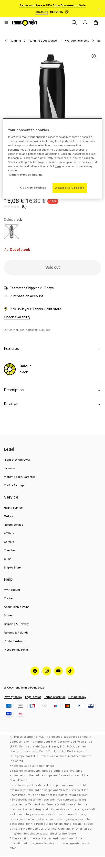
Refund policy (77, 697)
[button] (6, 22)
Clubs (7, 559)
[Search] (74, 22)
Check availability (17, 317)
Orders (8, 516)
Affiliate (9, 533)
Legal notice (33, 697)
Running (15, 40)
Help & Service (13, 507)
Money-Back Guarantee (19, 477)
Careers (9, 542)
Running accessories (43, 40)
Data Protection (20, 174)
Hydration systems (76, 40)
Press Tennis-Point (16, 649)
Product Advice (14, 641)
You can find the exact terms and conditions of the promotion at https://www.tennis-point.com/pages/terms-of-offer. (49, 843)
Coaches (10, 550)
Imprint (37, 174)
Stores (8, 615)
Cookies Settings (33, 187)
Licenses (9, 468)
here (58, 166)
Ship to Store (12, 567)
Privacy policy (13, 697)
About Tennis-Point (16, 607)
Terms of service (54, 697)
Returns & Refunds (16, 632)
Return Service (13, 524)
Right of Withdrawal (17, 459)
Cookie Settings (14, 485)
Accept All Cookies (69, 187)
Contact (9, 598)
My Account (12, 589)
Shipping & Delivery (16, 624)
